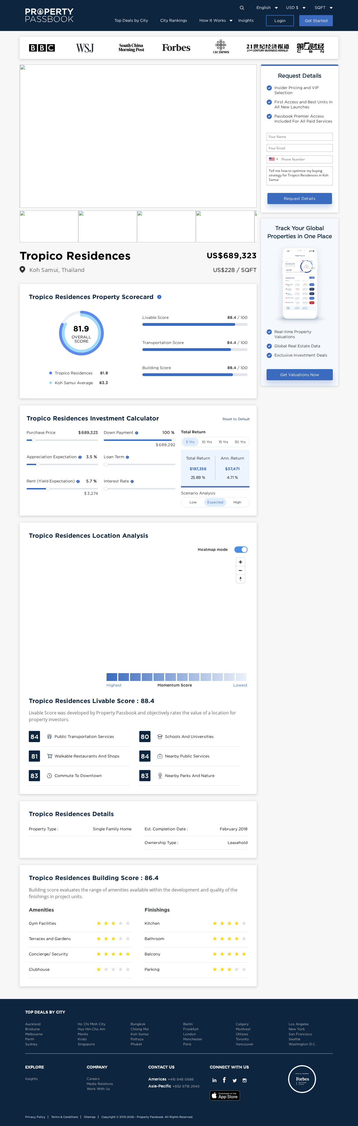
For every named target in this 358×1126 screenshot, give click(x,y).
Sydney (31, 1044)
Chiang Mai (140, 1029)
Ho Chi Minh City (91, 1024)
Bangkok (138, 1024)
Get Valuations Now (299, 374)
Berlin (188, 1024)
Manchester (192, 1039)
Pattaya (137, 1039)
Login (280, 20)
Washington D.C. (302, 1044)
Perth (29, 1039)
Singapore (86, 1044)
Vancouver (244, 1044)
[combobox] (273, 159)
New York (297, 1029)
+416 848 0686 (181, 1079)
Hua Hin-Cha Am (91, 1029)
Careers (93, 1078)
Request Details (300, 198)
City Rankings (173, 20)
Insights (246, 20)
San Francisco (300, 1034)
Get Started (316, 20)
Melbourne (34, 1034)
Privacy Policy (35, 1116)
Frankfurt (191, 1029)
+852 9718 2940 (186, 1086)
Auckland (33, 1024)
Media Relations (100, 1084)
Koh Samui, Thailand (57, 270)
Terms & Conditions (64, 1116)
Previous (11, 136)
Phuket (136, 1044)
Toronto (242, 1039)
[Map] (138, 611)
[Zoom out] (240, 570)
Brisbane (32, 1029)
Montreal (243, 1029)
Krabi (82, 1039)
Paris (187, 1044)
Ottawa (242, 1034)
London (189, 1034)
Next (265, 136)
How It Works (212, 20)
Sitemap (90, 1116)
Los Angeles (299, 1024)
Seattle (294, 1039)
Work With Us (98, 1089)
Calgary (242, 1024)
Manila (83, 1034)
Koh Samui (140, 1034)
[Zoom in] (240, 562)
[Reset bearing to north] (240, 579)
